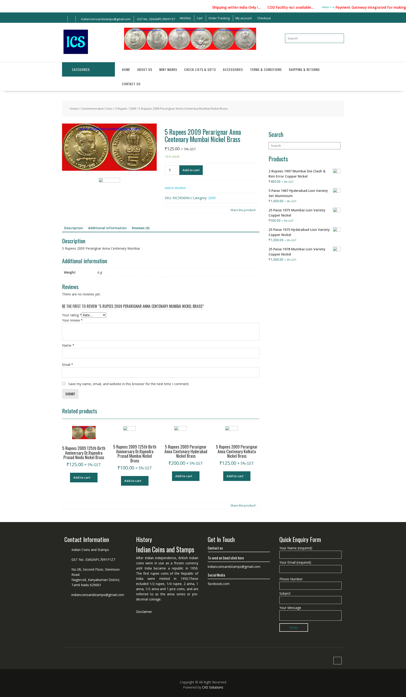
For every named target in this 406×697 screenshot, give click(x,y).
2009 (132, 108)
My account (243, 18)
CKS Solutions (212, 687)
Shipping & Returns (304, 69)
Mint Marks (168, 69)
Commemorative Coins (97, 108)
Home (126, 69)
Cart (200, 18)
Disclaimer (144, 611)
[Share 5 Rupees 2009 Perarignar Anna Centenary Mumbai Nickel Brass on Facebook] (168, 210)
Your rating (72, 315)
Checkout (264, 18)
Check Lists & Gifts (200, 69)
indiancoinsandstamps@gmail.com (97, 594)
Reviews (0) (140, 228)
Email (67, 364)
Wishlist (185, 18)
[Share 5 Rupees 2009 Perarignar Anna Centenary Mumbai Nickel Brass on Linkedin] (183, 210)
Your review (72, 320)
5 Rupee (121, 108)
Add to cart (191, 170)
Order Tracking (219, 18)
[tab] (73, 228)
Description (73, 228)
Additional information (107, 228)
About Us (144, 69)
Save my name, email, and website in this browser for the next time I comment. (128, 384)
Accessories (233, 69)
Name (68, 345)
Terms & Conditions (266, 69)
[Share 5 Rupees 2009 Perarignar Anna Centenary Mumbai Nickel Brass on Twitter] (176, 210)
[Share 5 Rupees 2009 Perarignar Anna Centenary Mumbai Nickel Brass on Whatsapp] (191, 210)
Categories (81, 69)
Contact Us (131, 83)
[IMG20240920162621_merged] (109, 148)
